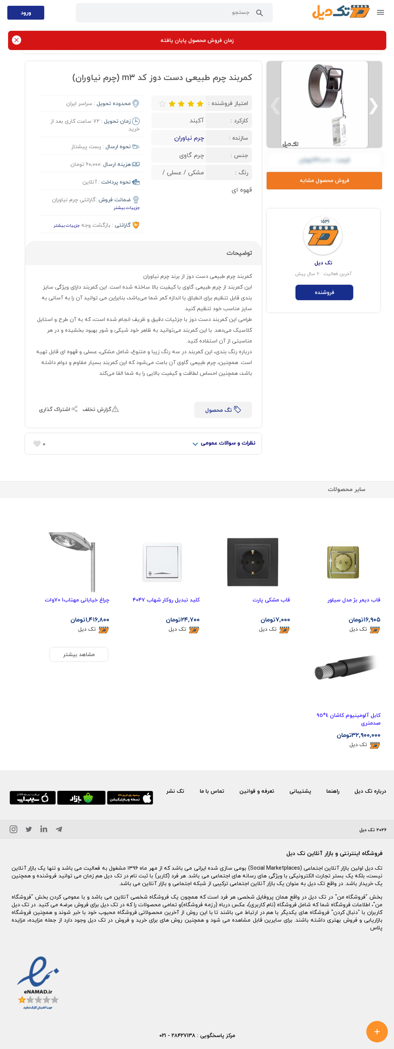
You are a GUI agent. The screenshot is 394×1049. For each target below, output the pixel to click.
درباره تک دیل (370, 791)
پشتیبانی (300, 791)
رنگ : (241, 172)
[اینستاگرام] (13, 830)
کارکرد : (239, 120)
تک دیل (358, 629)
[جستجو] (260, 14)
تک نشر (175, 791)
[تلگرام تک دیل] (59, 830)
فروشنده (324, 292)
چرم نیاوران (189, 137)
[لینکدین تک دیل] (44, 830)
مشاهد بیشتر (79, 654)
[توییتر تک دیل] (29, 830)
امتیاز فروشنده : (228, 103)
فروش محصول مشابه (324, 180)
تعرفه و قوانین (256, 791)
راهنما (332, 791)
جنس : (239, 155)
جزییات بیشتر (127, 207)
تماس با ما (212, 791)
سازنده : (238, 138)
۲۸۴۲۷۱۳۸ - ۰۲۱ (177, 1035)
